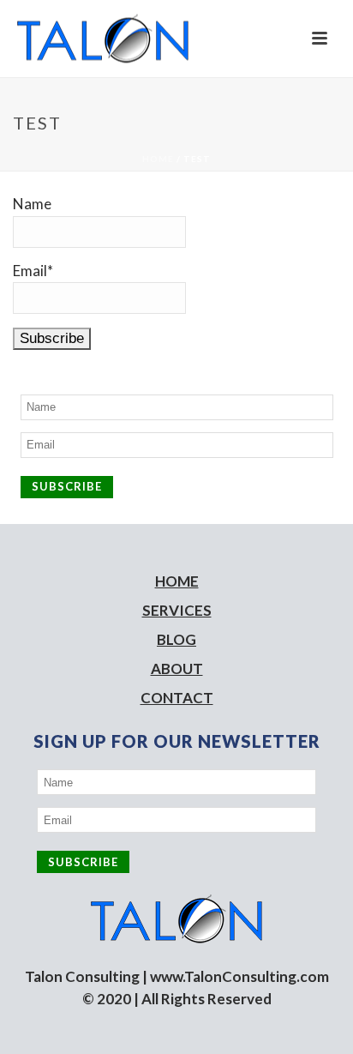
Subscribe (67, 486)
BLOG (176, 639)
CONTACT (177, 698)
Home (158, 159)
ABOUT (177, 669)
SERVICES (177, 610)
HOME (177, 581)
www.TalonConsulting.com (239, 976)
